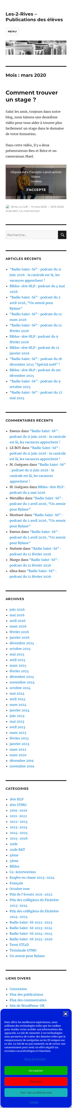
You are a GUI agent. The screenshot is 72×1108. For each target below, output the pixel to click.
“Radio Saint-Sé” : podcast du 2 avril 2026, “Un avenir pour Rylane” (35, 302)
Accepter (36, 1070)
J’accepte (36, 190)
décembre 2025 (22, 643)
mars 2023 (18, 733)
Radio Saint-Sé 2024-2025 (31, 933)
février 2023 (19, 738)
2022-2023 (18, 822)
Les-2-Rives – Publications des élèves (34, 16)
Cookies (34, 1102)
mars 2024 (18, 705)
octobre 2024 (20, 688)
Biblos (14, 866)
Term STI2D (19, 945)
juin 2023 (17, 716)
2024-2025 (19, 833)
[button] (66, 1014)
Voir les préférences (36, 1092)
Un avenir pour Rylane (27, 956)
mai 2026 (17, 615)
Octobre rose (20, 889)
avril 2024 (17, 699)
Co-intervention (29, 210)
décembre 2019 (22, 761)
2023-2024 (18, 827)
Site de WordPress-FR (27, 1006)
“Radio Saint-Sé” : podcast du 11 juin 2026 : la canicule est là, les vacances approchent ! (35, 274)
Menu (12, 31)
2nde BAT (12, 210)
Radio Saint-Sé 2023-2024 (31, 928)
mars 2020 (18, 755)
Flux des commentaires (28, 1000)
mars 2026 (18, 626)
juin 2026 (17, 609)
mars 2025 (18, 665)
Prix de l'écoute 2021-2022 (31, 894)
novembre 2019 (22, 766)
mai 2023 (17, 721)
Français (16, 883)
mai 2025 (17, 654)
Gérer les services (35, 1058)
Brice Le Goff (19, 206)
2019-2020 (57, 206)
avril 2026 (18, 621)
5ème (14, 861)
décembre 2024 (22, 677)
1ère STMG (18, 805)
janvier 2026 (20, 637)
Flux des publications (26, 994)
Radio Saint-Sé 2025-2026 (31, 939)
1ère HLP (16, 799)
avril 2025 (17, 660)
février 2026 (19, 632)
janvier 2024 (19, 710)
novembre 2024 (22, 682)
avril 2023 (17, 727)
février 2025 (19, 671)
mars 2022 (18, 749)
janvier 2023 (19, 744)
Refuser (36, 1081)
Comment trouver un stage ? (32, 96)
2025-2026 (19, 838)
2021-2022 (18, 816)
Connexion (18, 989)
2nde (14, 844)
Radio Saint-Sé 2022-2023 (31, 922)
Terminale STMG (23, 950)
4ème (14, 855)
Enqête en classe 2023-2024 (32, 878)
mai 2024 (17, 693)
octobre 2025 (20, 649)
